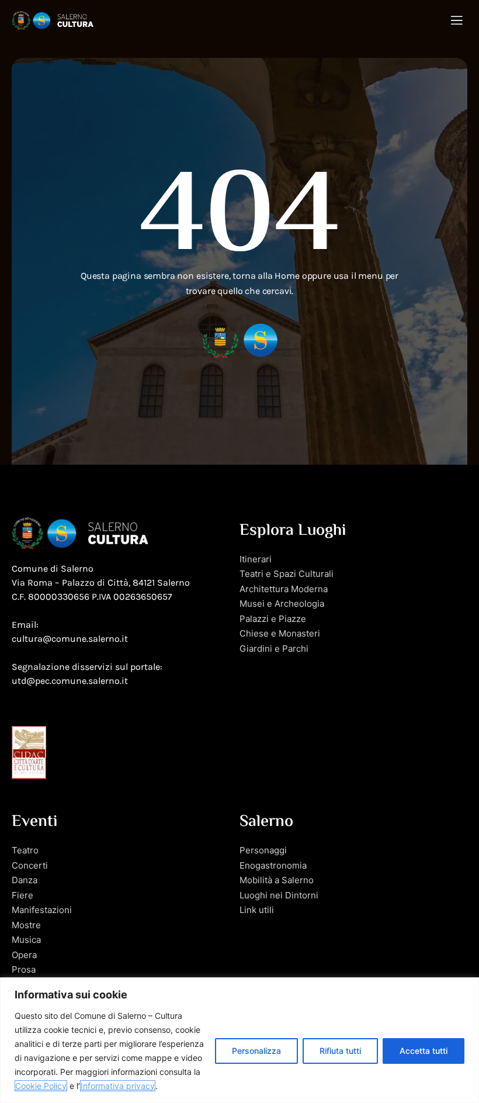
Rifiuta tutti (340, 1051)
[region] (239, 1040)
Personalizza (256, 1051)
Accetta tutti (423, 1051)
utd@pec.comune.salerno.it (70, 680)
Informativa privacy (118, 1086)
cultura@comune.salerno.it (70, 638)
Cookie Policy (41, 1086)
